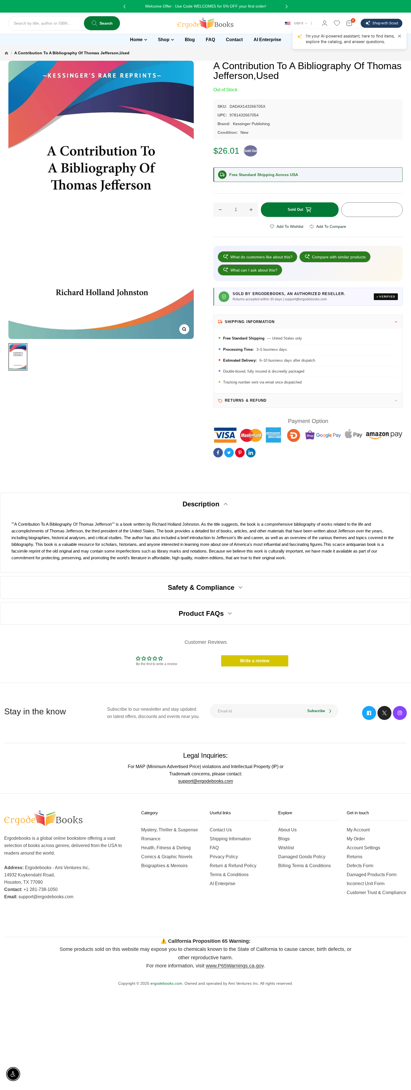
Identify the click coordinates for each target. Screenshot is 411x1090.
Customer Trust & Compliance (376, 892)
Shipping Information (230, 838)
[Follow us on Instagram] (400, 713)
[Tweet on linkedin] (251, 452)
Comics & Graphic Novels (166, 856)
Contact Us (221, 829)
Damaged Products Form (371, 874)
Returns (354, 856)
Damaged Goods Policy (301, 856)
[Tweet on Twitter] (229, 452)
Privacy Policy (224, 856)
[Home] (6, 53)
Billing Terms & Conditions (304, 865)
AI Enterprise (222, 883)
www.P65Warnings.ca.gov (235, 966)
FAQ (214, 847)
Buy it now (372, 209)
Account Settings (363, 847)
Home (136, 39)
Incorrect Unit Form (365, 883)
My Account (358, 829)
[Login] (324, 23)
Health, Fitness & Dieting (166, 847)
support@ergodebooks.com (205, 781)
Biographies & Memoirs (164, 865)
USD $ (298, 23)
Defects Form (360, 865)
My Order (356, 838)
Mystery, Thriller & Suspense (169, 829)
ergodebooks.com (166, 983)
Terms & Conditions (229, 874)
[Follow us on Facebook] (369, 713)
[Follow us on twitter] (384, 713)
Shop (163, 39)
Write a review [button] (254, 660)
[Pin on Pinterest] (240, 452)
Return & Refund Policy (233, 865)
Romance (150, 838)
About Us (287, 829)
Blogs (284, 838)
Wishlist (286, 847)
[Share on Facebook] (218, 452)
